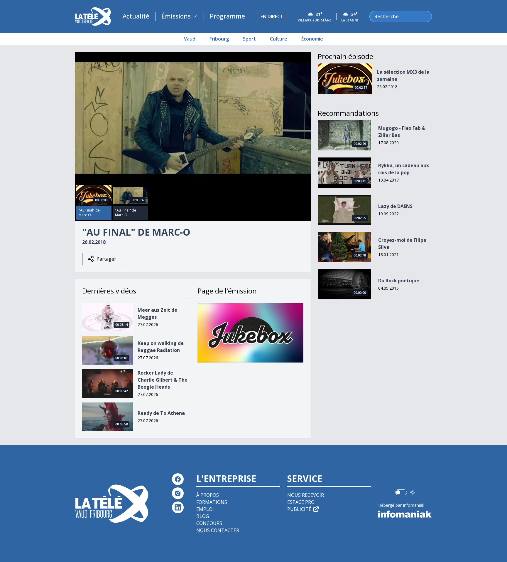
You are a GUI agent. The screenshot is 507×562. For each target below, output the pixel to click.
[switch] (401, 492)
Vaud (189, 39)
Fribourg (219, 39)
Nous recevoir (305, 495)
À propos (207, 495)
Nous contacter (217, 530)
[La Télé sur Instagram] (177, 493)
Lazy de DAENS (395, 206)
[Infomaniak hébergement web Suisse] (405, 514)
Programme (227, 16)
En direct (272, 16)
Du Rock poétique (398, 280)
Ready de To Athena (161, 413)
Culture (278, 39)
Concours (209, 523)
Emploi (205, 509)
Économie (312, 39)
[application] (193, 118)
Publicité (299, 509)
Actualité (136, 16)
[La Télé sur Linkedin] (177, 507)
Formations (211, 502)
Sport (249, 39)
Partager (106, 259)
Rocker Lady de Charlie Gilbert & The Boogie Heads (162, 380)
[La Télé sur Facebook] (177, 479)
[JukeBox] (250, 333)
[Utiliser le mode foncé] (412, 492)
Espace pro (301, 502)
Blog (202, 516)
